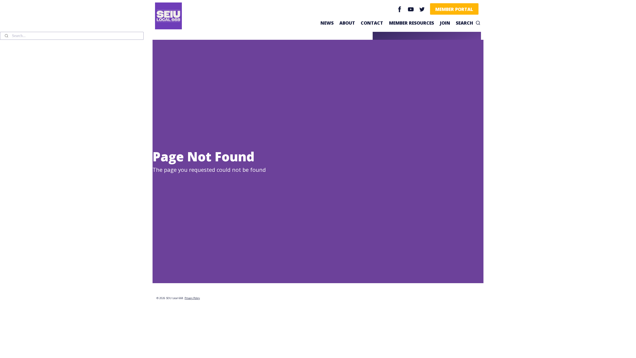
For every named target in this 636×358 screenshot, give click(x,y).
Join (445, 23)
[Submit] (6, 35)
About (347, 23)
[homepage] (171, 15)
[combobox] (72, 36)
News (327, 23)
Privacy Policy (192, 298)
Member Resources (411, 23)
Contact (372, 23)
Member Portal (454, 9)
